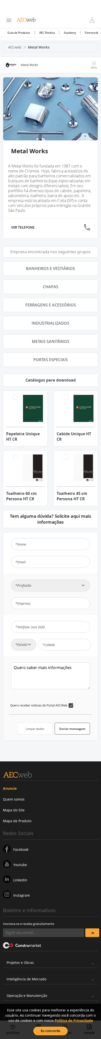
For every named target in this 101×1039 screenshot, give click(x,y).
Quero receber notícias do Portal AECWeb (38, 705)
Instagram (21, 895)
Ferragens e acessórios (50, 305)
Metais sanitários (50, 341)
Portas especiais (50, 359)
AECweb (14, 47)
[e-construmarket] (22, 945)
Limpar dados (35, 729)
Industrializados (50, 323)
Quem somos (14, 799)
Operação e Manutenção (27, 995)
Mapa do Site (14, 810)
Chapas (50, 286)
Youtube (20, 864)
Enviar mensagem (72, 729)
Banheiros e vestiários (50, 268)
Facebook (20, 849)
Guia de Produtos (18, 33)
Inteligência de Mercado (26, 979)
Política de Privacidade (74, 1020)
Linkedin (20, 880)
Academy (70, 33)
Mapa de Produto (17, 821)
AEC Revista (47, 33)
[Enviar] (92, 932)
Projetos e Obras (20, 962)
